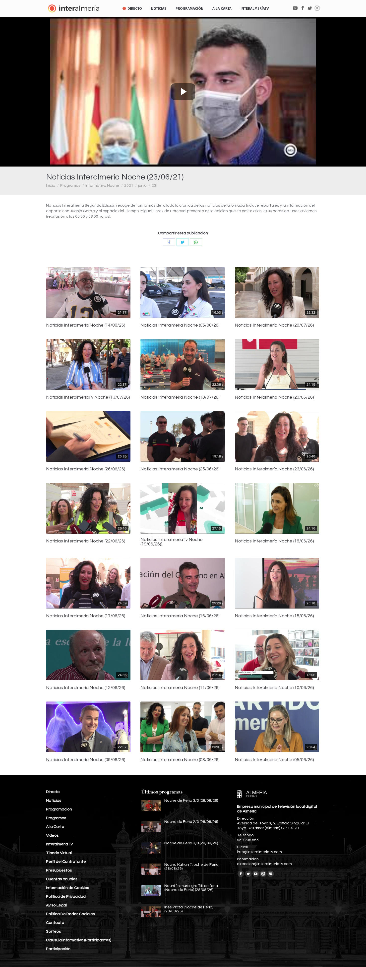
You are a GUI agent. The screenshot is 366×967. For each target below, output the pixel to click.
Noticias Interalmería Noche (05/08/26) (180, 325)
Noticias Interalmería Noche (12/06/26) (85, 688)
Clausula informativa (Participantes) (78, 940)
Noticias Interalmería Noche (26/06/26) (85, 469)
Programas (70, 185)
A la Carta (55, 827)
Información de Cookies (67, 888)
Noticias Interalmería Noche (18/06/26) (274, 541)
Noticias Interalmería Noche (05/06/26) (274, 760)
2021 (128, 185)
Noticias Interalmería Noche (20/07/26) (274, 325)
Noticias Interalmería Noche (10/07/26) (180, 397)
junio (142, 185)
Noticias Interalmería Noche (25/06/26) (180, 469)
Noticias (53, 800)
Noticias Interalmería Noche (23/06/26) (274, 469)
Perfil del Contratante (66, 862)
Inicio (50, 185)
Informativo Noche (102, 185)
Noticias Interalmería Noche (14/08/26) (85, 325)
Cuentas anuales (61, 879)
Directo (53, 792)
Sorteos (53, 931)
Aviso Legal (56, 905)
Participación (58, 949)
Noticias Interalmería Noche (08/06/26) (180, 760)
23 (154, 185)
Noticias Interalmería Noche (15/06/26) (274, 616)
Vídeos (52, 835)
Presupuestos (59, 870)
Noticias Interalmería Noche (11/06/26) (180, 688)
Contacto (55, 923)
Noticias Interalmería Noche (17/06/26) (85, 616)
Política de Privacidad (66, 896)
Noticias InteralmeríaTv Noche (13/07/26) (88, 397)
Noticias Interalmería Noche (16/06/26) (180, 616)
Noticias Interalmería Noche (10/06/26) (274, 688)
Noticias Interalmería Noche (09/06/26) (85, 760)
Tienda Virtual (59, 853)
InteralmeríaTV (59, 844)
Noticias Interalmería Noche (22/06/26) (85, 541)
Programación (59, 809)
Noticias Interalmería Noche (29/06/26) (274, 397)
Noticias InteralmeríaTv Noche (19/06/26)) (171, 541)
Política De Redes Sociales (70, 914)
